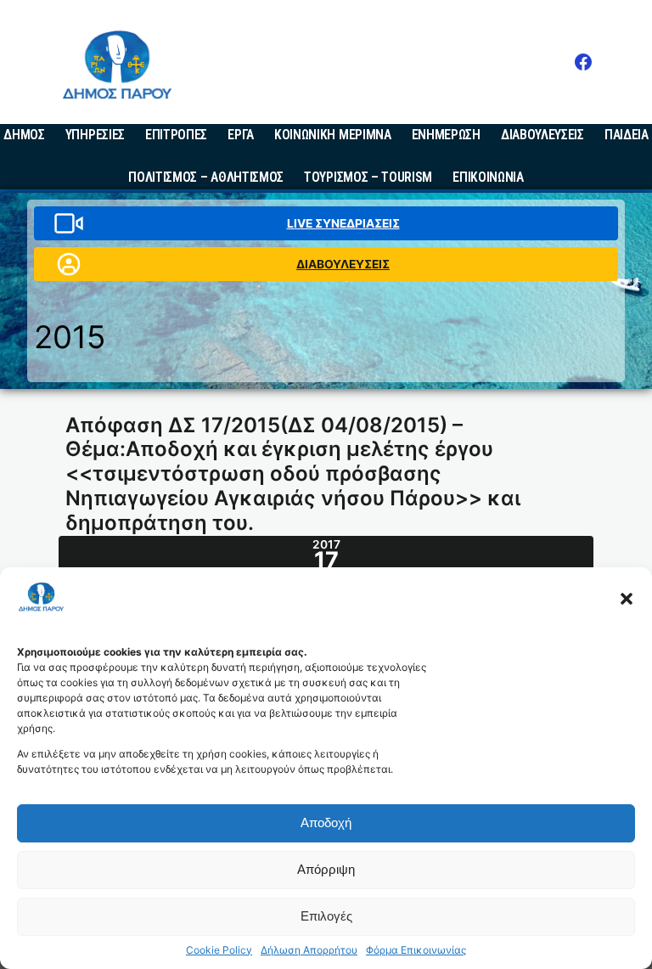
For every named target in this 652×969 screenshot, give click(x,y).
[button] (626, 598)
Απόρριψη (326, 869)
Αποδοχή (326, 822)
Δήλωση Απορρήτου (309, 950)
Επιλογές (326, 916)
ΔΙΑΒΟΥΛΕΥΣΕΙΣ (343, 264)
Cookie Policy (219, 950)
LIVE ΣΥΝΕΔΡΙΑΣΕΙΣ (343, 223)
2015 (69, 337)
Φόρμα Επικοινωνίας (416, 950)
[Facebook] (583, 62)
